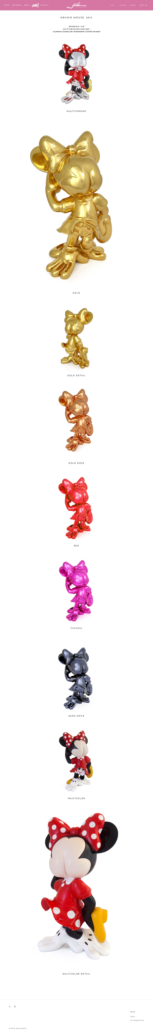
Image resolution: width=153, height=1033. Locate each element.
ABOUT (27, 5)
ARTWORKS (17, 5)
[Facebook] (10, 1006)
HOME (7, 5)
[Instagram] (15, 1006)
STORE (35, 5)
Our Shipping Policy (137, 1020)
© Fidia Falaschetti (18, 1028)
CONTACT (45, 5)
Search (133, 5)
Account (123, 5)
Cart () (143, 5)
